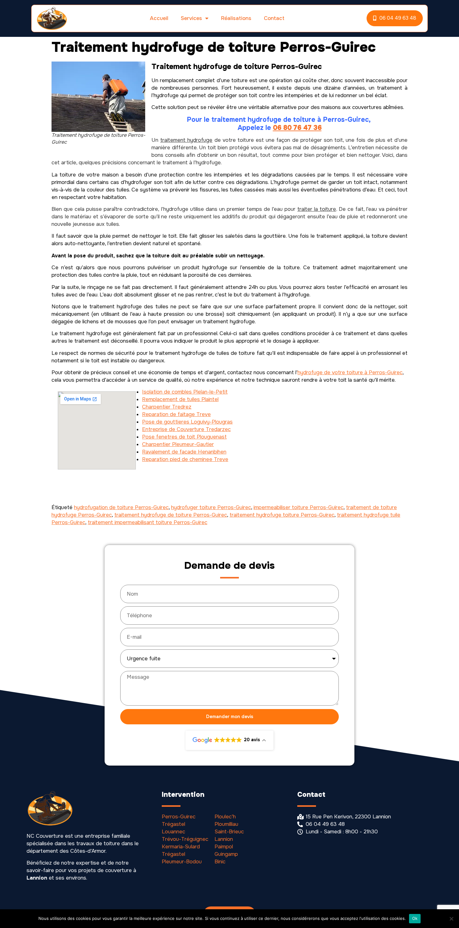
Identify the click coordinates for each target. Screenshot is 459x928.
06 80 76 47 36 (297, 127)
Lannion (224, 839)
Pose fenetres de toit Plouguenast (184, 437)
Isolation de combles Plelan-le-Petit (185, 392)
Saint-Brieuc (229, 831)
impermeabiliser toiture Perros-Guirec (298, 507)
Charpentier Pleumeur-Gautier (178, 444)
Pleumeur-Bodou (182, 861)
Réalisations (236, 18)
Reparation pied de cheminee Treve (185, 459)
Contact (274, 18)
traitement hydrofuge (186, 140)
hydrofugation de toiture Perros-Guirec (121, 507)
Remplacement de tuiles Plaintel (180, 399)
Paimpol (224, 846)
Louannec (173, 831)
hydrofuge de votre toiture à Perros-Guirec (350, 372)
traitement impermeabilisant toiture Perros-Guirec (147, 522)
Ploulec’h (225, 816)
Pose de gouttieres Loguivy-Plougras (187, 422)
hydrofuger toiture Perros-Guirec (211, 507)
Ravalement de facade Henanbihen (184, 452)
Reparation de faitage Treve (176, 414)
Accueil (159, 18)
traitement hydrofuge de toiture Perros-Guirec (170, 515)
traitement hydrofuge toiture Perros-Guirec (282, 515)
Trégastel (173, 824)
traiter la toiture (316, 209)
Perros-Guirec (178, 816)
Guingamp (226, 854)
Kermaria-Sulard (181, 846)
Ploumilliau (226, 824)
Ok (415, 918)
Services (191, 18)
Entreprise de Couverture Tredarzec (186, 429)
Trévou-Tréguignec (185, 839)
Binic (220, 861)
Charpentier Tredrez (166, 407)
